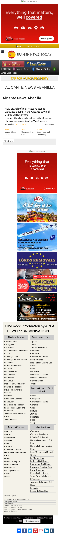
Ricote (7, 473)
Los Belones (9, 374)
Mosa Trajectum (11, 464)
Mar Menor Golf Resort (14, 383)
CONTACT (21, 46)
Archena (8, 440)
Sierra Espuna (36, 380)
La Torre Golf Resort (13, 365)
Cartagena (9, 344)
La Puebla (8, 362)
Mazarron (34, 371)
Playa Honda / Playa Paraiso (13, 391)
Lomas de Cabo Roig (39, 491)
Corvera (8, 446)
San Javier (9, 401)
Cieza (32, 407)
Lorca (32, 368)
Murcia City (9, 467)
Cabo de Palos (10, 341)
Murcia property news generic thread (18, 509)
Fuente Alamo (36, 359)
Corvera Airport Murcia (13, 505)
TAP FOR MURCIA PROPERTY (29, 78)
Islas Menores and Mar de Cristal (16, 352)
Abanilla (8, 431)
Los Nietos (9, 377)
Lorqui (7, 458)
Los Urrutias (10, 380)
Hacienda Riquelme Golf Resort (15, 454)
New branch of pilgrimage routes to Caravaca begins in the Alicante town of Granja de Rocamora (27, 112)
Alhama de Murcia (38, 347)
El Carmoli (9, 347)
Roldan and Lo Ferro (13, 398)
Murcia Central (16, 427)
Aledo (33, 344)
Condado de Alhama (39, 356)
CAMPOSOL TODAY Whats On (16, 500)
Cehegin (34, 404)
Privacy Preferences (32, 521)
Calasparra (35, 398)
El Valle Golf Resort (13, 449)
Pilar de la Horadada (13, 386)
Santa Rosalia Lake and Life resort (14, 409)
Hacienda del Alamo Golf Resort (41, 364)
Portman (8, 395)
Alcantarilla (9, 437)
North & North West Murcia (42, 389)
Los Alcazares (10, 371)
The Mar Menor (16, 337)
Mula (32, 420)
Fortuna (33, 410)
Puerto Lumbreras (38, 377)
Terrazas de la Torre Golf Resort (15, 415)
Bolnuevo (34, 350)
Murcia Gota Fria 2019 (13, 507)
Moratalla (34, 417)
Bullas (33, 395)
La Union (8, 368)
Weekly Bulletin (10, 511)
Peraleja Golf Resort (13, 470)
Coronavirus (9, 503)
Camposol (34, 353)
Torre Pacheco (10, 419)
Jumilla (33, 413)
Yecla (32, 423)
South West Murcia (42, 337)
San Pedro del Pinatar (14, 404)
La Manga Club (11, 356)
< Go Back (7, 141)
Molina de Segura (12, 461)
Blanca (7, 443)
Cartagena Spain (10, 502)
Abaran (7, 434)
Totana (33, 383)
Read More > (49, 124)
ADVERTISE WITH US (34, 46)
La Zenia (34, 488)
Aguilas (33, 341)
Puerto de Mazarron (39, 374)
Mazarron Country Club (41, 467)
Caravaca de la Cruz (39, 401)
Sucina (7, 476)
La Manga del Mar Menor (15, 359)
